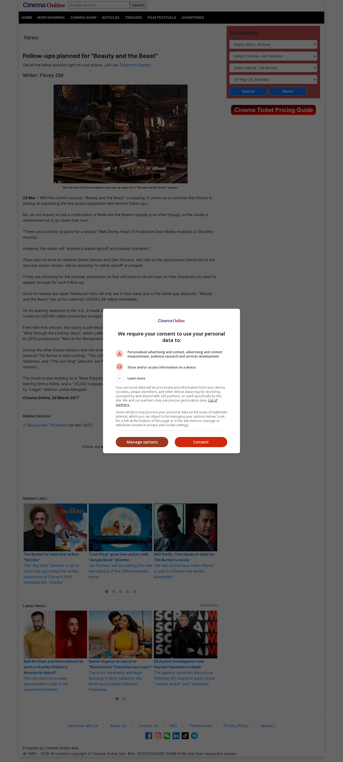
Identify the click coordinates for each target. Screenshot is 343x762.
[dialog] (171, 381)
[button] (171, 378)
